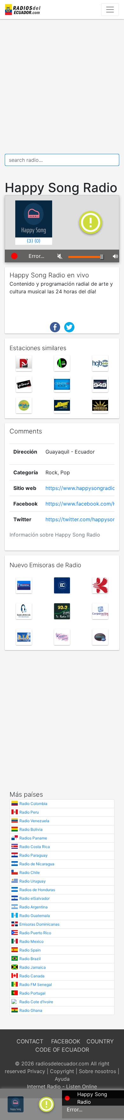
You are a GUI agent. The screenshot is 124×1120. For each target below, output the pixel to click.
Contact (30, 1041)
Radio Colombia (33, 803)
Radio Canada (32, 975)
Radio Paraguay (33, 855)
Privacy (36, 1071)
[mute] (58, 256)
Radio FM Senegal (35, 984)
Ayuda (62, 1079)
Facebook (65, 1041)
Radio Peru (29, 812)
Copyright (62, 1071)
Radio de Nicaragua (36, 863)
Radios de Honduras (37, 889)
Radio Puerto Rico (35, 932)
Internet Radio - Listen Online (62, 1086)
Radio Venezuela (34, 820)
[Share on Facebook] (55, 326)
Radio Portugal (32, 993)
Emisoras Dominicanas (39, 924)
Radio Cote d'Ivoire (36, 1001)
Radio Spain (30, 950)
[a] (46, 1104)
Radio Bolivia (31, 829)
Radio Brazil (30, 958)
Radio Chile (29, 872)
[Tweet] (69, 326)
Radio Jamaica (32, 967)
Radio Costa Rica (34, 846)
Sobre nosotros (97, 1071)
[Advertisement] (62, 86)
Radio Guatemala (34, 915)
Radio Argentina (33, 907)
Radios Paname (33, 838)
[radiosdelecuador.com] (23, 10)
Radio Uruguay (32, 881)
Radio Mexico (31, 941)
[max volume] (113, 256)
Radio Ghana (30, 1010)
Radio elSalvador (34, 898)
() (30, 241)
